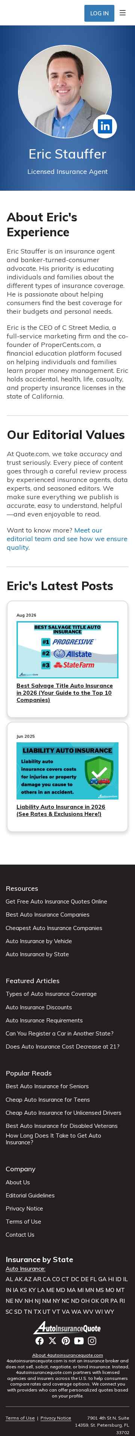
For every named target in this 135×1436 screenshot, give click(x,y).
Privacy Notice (24, 1208)
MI (80, 1290)
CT (65, 1279)
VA (66, 1311)
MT (120, 1290)
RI (122, 1301)
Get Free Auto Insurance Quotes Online (56, 901)
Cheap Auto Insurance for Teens (48, 1099)
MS (100, 1290)
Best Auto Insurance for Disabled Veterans (62, 1126)
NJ (37, 1301)
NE (9, 1301)
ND (75, 1301)
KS (23, 1290)
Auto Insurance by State (37, 954)
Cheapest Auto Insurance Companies (54, 928)
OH (85, 1301)
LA (41, 1290)
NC (65, 1301)
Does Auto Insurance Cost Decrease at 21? (63, 1046)
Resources (22, 888)
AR (37, 1279)
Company (21, 1169)
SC (9, 1311)
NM (46, 1301)
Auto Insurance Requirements (44, 1020)
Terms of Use (23, 1221)
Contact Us (20, 1234)
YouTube (79, 1341)
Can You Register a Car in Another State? (60, 1033)
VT (56, 1311)
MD (60, 1290)
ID (119, 1279)
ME (50, 1290)
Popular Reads (29, 1073)
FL (93, 1279)
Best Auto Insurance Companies (48, 914)
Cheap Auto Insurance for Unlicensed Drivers (64, 1113)
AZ (28, 1279)
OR (104, 1301)
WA (76, 1311)
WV (88, 1311)
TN (28, 1311)
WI (99, 1311)
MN (89, 1290)
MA (71, 1290)
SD (18, 1311)
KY (32, 1290)
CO (56, 1279)
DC (75, 1279)
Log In (99, 13)
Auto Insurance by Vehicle (39, 941)
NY (56, 1301)
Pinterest (65, 1341)
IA (15, 1290)
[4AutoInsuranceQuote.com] (67, 1327)
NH (28, 1301)
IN (8, 1290)
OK (95, 1301)
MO (109, 1290)
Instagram (92, 1341)
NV (19, 1301)
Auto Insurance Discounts (39, 1007)
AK (18, 1279)
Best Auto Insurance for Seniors (47, 1086)
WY (109, 1311)
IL (125, 1279)
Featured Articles (33, 980)
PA (114, 1301)
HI (111, 1279)
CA (47, 1279)
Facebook (39, 1341)
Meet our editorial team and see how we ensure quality (67, 539)
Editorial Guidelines (30, 1195)
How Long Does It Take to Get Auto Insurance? (53, 1139)
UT (47, 1311)
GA (102, 1279)
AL (9, 1279)
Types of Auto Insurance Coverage (51, 994)
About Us (18, 1182)
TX (37, 1311)
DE (84, 1279)
